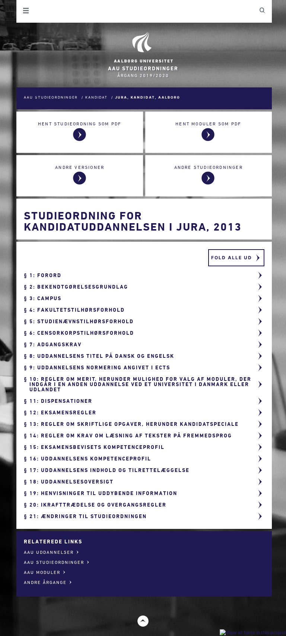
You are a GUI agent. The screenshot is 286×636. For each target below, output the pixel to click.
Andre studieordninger (208, 167)
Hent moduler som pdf (208, 123)
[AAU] (143, 47)
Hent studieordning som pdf (79, 123)
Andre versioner (79, 167)
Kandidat (96, 97)
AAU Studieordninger (51, 97)
